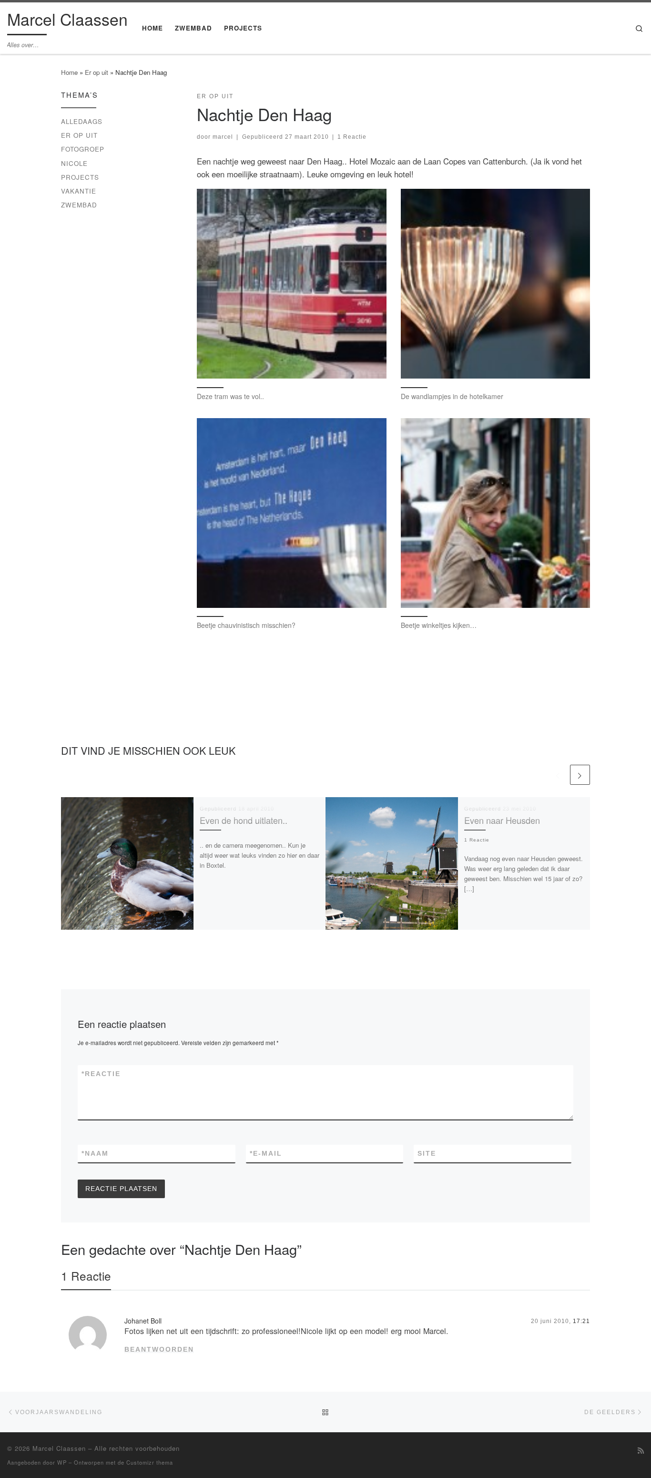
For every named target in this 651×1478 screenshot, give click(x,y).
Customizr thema (149, 1462)
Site (426, 1153)
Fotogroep (82, 149)
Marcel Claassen (59, 1448)
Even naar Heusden (502, 820)
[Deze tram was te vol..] (292, 284)
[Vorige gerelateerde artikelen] (558, 775)
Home (69, 72)
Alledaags (81, 121)
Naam (95, 1153)
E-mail (266, 1153)
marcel (223, 136)
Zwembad (79, 204)
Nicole (74, 163)
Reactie (101, 1074)
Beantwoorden (159, 1349)
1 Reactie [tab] (86, 1275)
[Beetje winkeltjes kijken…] (495, 513)
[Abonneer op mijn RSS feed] (641, 1450)
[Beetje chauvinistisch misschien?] (292, 513)
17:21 (581, 1321)
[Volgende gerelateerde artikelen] (580, 775)
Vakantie (78, 190)
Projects (80, 177)
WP (62, 1462)
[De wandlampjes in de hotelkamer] (495, 284)
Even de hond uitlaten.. (243, 820)
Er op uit (96, 72)
